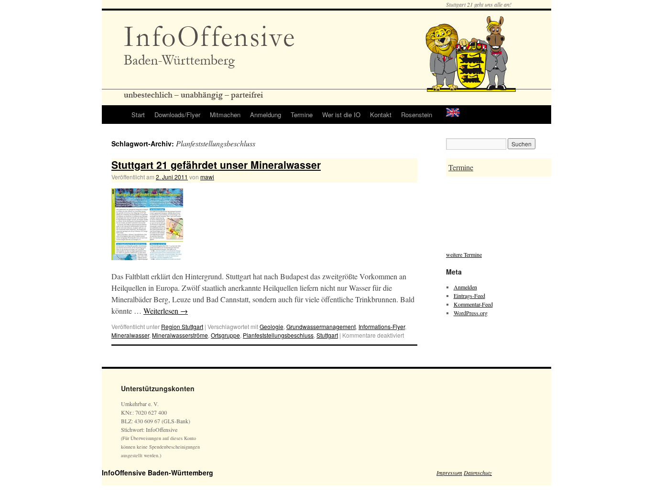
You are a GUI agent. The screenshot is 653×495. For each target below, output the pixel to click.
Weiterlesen (165, 311)
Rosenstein (416, 114)
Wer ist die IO (341, 114)
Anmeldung (265, 114)
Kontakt (381, 114)
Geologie (271, 326)
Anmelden (465, 287)
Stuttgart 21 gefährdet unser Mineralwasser (216, 164)
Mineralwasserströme (180, 335)
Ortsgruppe (225, 335)
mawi (207, 177)
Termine (302, 114)
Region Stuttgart (182, 326)
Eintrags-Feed (469, 295)
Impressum (449, 472)
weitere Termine (464, 254)
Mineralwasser (130, 335)
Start (138, 114)
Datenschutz (478, 472)
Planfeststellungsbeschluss (278, 335)
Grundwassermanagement (321, 326)
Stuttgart (327, 335)
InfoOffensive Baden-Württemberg (157, 472)
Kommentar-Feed (473, 304)
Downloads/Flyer (177, 114)
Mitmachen (225, 114)
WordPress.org (471, 313)
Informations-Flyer (382, 326)
